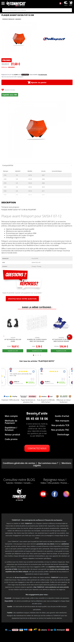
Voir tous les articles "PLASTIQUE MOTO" (37, 361)
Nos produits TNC (60, 429)
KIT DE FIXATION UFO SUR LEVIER (13, 340)
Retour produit (12, 434)
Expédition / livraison (11, 428)
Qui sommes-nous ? (48, 463)
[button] (3, 130)
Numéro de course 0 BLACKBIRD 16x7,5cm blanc (37, 340)
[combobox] (37, 10)
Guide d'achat (62, 415)
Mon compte (11, 415)
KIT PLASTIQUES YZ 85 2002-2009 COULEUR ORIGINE (61, 340)
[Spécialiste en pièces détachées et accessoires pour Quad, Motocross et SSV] (31, 4)
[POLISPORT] (54, 39)
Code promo (11, 439)
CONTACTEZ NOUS (37, 448)
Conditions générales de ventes (19, 463)
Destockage (63, 434)
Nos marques (62, 420)
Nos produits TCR (60, 425)
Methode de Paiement (11, 421)
